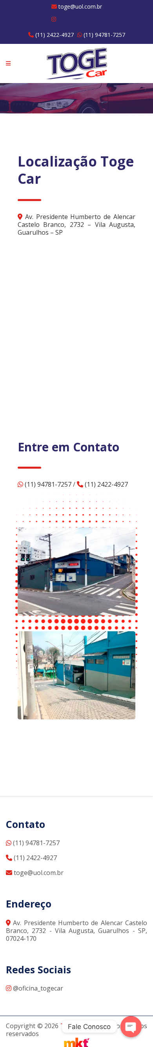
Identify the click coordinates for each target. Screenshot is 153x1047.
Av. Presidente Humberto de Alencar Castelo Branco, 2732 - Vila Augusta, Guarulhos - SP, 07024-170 (76, 930)
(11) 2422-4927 (54, 34)
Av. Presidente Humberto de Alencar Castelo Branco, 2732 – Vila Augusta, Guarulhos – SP (76, 224)
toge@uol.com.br (79, 6)
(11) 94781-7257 (103, 34)
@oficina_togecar (37, 988)
